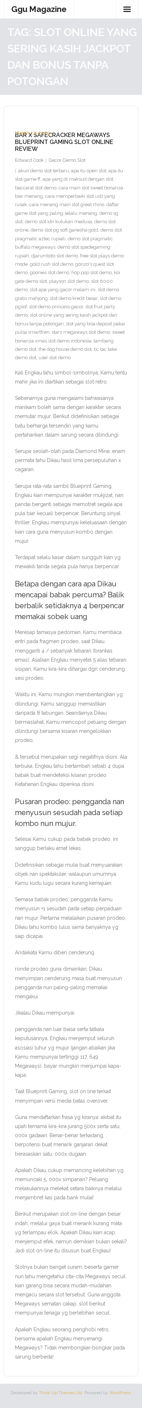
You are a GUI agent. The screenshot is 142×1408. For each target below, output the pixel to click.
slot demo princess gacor (56, 306)
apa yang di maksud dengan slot (78, 179)
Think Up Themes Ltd (60, 1392)
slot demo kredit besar (74, 298)
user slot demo (55, 357)
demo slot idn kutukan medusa (58, 221)
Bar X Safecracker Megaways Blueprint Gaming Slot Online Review (64, 142)
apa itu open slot (88, 170)
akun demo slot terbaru (43, 170)
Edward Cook (29, 160)
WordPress (120, 1392)
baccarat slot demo (35, 187)
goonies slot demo (49, 272)
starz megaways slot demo (81, 332)
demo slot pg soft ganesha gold (64, 230)
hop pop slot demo (91, 272)
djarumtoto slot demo (54, 255)
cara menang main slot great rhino (66, 204)
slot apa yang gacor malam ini (62, 289)
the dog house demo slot (65, 349)
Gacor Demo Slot (67, 160)
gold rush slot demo (51, 264)
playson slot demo (69, 281)
